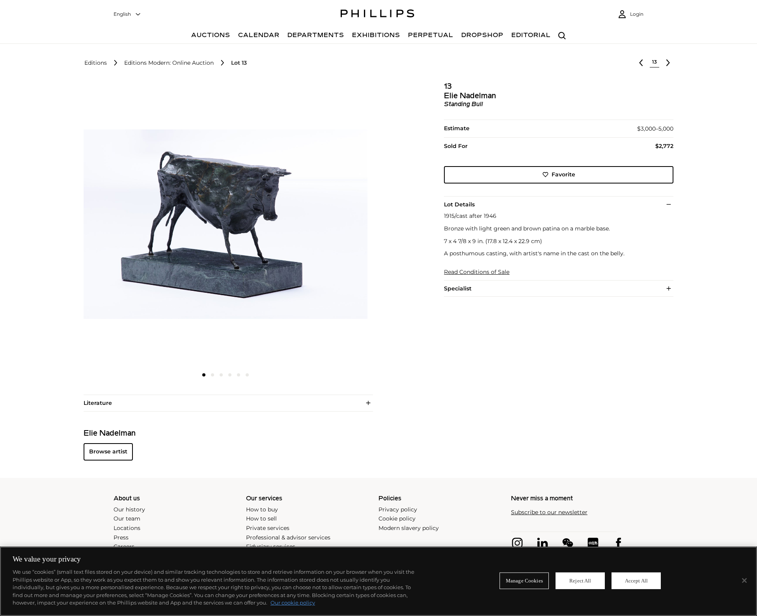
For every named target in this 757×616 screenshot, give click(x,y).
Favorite (563, 174)
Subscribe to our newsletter (549, 512)
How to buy (262, 509)
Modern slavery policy (408, 528)
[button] (223, 224)
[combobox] (127, 14)
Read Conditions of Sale (476, 272)
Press (121, 537)
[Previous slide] (131, 225)
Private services (267, 528)
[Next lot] (667, 62)
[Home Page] (377, 14)
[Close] (744, 580)
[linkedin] (542, 543)
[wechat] (567, 543)
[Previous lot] (641, 62)
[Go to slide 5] (239, 375)
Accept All (636, 581)
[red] (593, 543)
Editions (95, 63)
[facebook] (618, 543)
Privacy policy (397, 509)
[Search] (562, 36)
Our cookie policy (292, 602)
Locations (127, 528)
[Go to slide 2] (212, 375)
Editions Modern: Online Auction (169, 63)
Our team (127, 518)
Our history (129, 509)
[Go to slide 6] (247, 375)
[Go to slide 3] (221, 375)
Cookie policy (397, 518)
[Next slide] (320, 225)
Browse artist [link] (108, 451)
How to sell (261, 518)
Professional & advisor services (288, 537)
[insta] (517, 543)
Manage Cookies (524, 581)
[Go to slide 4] (230, 375)
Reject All (580, 581)
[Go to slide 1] (204, 375)
